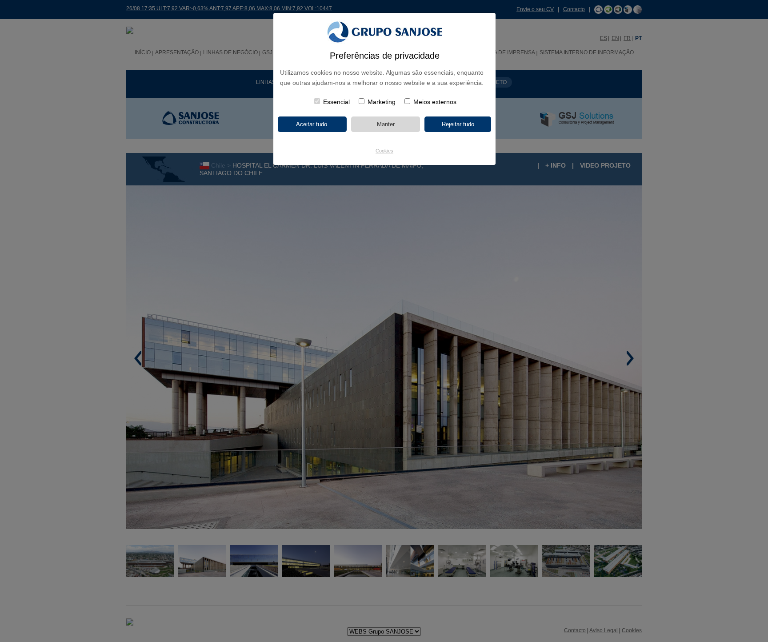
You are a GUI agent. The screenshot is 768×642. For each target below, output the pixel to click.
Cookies (384, 150)
